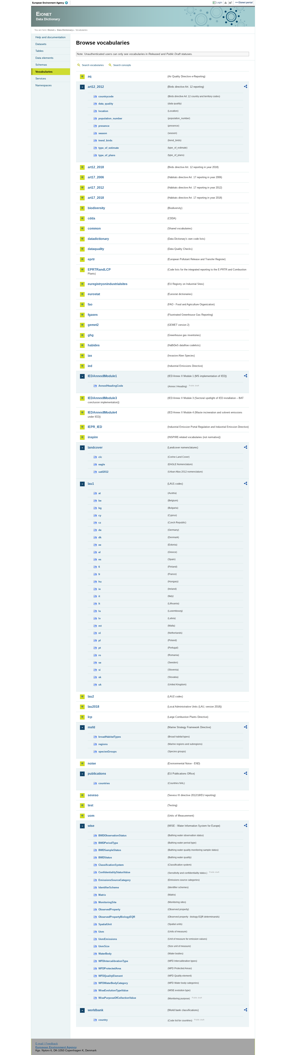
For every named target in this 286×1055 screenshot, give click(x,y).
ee (99, 544)
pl (99, 640)
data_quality (105, 103)
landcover (95, 447)
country (103, 1019)
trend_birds (105, 140)
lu (99, 611)
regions (103, 744)
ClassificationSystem (111, 864)
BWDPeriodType (108, 842)
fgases (93, 314)
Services (40, 78)
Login (219, 2)
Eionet (51, 30)
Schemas (41, 64)
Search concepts (122, 65)
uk (99, 684)
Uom (101, 931)
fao (90, 304)
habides (94, 345)
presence (103, 125)
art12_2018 (96, 167)
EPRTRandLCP (99, 269)
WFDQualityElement (110, 975)
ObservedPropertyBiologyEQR (116, 916)
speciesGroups (107, 751)
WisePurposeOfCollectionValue (117, 997)
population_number (110, 118)
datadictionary (98, 238)
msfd (91, 727)
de (99, 530)
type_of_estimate (108, 147)
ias (90, 355)
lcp (90, 717)
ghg (91, 335)
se (99, 662)
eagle (101, 464)
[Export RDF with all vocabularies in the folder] (245, 87)
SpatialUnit (105, 924)
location (103, 111)
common (94, 228)
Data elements (44, 57)
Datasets (40, 44)
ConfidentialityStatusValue (114, 872)
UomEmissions (107, 939)
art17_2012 (96, 187)
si (99, 669)
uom (91, 815)
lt (99, 603)
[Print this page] (226, 3)
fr (99, 574)
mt (100, 625)
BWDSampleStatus (109, 850)
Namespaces (43, 85)
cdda (91, 218)
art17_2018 (96, 197)
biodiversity (96, 208)
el (99, 552)
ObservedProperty (109, 909)
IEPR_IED (95, 427)
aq (89, 76)
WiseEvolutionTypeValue (113, 990)
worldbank (95, 1010)
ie (99, 589)
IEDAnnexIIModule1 (102, 376)
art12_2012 (96, 86)
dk (99, 537)
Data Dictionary (65, 30)
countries (104, 783)
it (99, 596)
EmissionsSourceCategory (114, 880)
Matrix (102, 894)
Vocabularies (44, 71)
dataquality (96, 249)
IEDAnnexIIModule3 (102, 398)
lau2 (91, 696)
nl (99, 633)
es (99, 559)
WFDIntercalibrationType (113, 961)
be (99, 500)
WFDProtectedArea (109, 968)
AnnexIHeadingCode (110, 385)
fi (99, 566)
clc (100, 457)
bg (100, 508)
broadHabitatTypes (109, 736)
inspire (93, 437)
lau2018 (93, 706)
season (102, 133)
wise (91, 825)
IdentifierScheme (108, 887)
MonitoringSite (107, 902)
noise (92, 763)
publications (97, 773)
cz (99, 522)
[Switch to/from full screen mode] (231, 3)
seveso (93, 795)
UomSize (103, 946)
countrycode (105, 96)
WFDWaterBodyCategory (113, 983)
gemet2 (93, 324)
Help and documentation (50, 37)
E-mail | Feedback (46, 1043)
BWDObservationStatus (112, 835)
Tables (39, 50)
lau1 (91, 483)
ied (90, 366)
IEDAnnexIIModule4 (102, 412)
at (99, 493)
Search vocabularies (93, 65)
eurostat (94, 294)
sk (99, 677)
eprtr (91, 259)
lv (99, 618)
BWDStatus (105, 857)
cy (99, 515)
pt (99, 647)
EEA (51, 3)
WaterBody (104, 953)
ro (99, 655)
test (90, 805)
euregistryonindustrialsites (107, 284)
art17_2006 (96, 177)
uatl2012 (103, 471)
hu (100, 581)
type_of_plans (106, 155)
